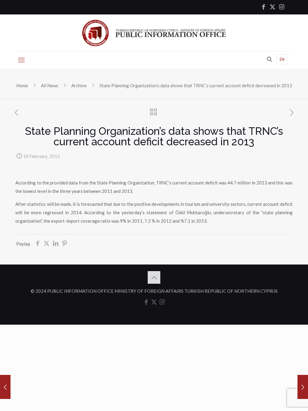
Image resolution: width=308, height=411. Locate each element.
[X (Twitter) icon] (273, 7)
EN (282, 59)
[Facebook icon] (263, 7)
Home (22, 85)
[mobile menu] (21, 60)
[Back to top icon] (154, 277)
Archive (79, 85)
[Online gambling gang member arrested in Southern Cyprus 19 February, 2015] (5, 387)
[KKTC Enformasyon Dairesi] (154, 32)
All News (49, 85)
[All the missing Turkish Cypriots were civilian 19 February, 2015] (302, 387)
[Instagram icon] (282, 7)
